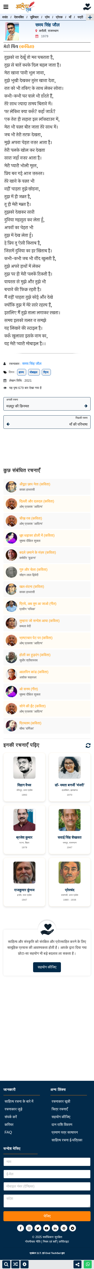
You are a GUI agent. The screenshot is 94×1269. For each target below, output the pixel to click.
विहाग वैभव (24, 785)
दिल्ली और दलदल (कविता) (36, 501)
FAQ (8, 1132)
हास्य (22, 372)
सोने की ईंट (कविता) (32, 706)
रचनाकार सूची (61, 1101)
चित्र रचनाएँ (60, 1109)
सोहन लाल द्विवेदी (28, 575)
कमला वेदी (25, 626)
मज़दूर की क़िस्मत (17, 403)
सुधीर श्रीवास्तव (28, 660)
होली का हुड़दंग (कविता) (34, 655)
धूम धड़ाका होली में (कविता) (37, 535)
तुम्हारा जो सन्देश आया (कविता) (39, 621)
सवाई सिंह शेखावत (69, 837)
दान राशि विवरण (62, 1125)
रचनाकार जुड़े (13, 1109)
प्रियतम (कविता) (30, 723)
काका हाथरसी (27, 489)
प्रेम (47, 17)
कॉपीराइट (64, 1241)
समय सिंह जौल (47, 24)
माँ (70, 17)
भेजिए (47, 1216)
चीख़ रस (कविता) (30, 518)
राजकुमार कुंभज (24, 890)
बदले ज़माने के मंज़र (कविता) (37, 552)
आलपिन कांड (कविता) (33, 672)
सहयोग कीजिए (47, 967)
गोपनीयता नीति (33, 1241)
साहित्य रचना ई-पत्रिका (67, 1140)
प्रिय (46, 372)
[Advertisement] (47, 445)
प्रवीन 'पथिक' (27, 609)
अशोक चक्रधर (28, 677)
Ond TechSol (53, 1253)
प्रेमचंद (69, 890)
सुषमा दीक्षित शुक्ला (29, 541)
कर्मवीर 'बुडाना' (27, 558)
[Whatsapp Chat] (88, 1264)
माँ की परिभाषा (78, 421)
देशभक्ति (19, 17)
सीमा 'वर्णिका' (26, 728)
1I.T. (39, 1253)
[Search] (6, 1264)
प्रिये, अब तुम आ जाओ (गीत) (37, 604)
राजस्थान (53, 31)
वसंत (5, 17)
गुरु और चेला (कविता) (33, 569)
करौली (42, 31)
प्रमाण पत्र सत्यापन (65, 1132)
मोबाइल (34, 372)
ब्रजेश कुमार (24, 837)
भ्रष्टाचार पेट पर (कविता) (35, 638)
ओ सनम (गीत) (28, 689)
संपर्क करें (11, 1117)
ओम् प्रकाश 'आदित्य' (31, 506)
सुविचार (34, 17)
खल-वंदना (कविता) (31, 587)
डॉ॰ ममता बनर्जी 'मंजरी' (70, 785)
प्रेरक (59, 17)
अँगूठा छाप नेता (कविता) (34, 484)
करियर (9, 1125)
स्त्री (80, 17)
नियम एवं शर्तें (50, 1241)
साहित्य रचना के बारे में (19, 1101)
